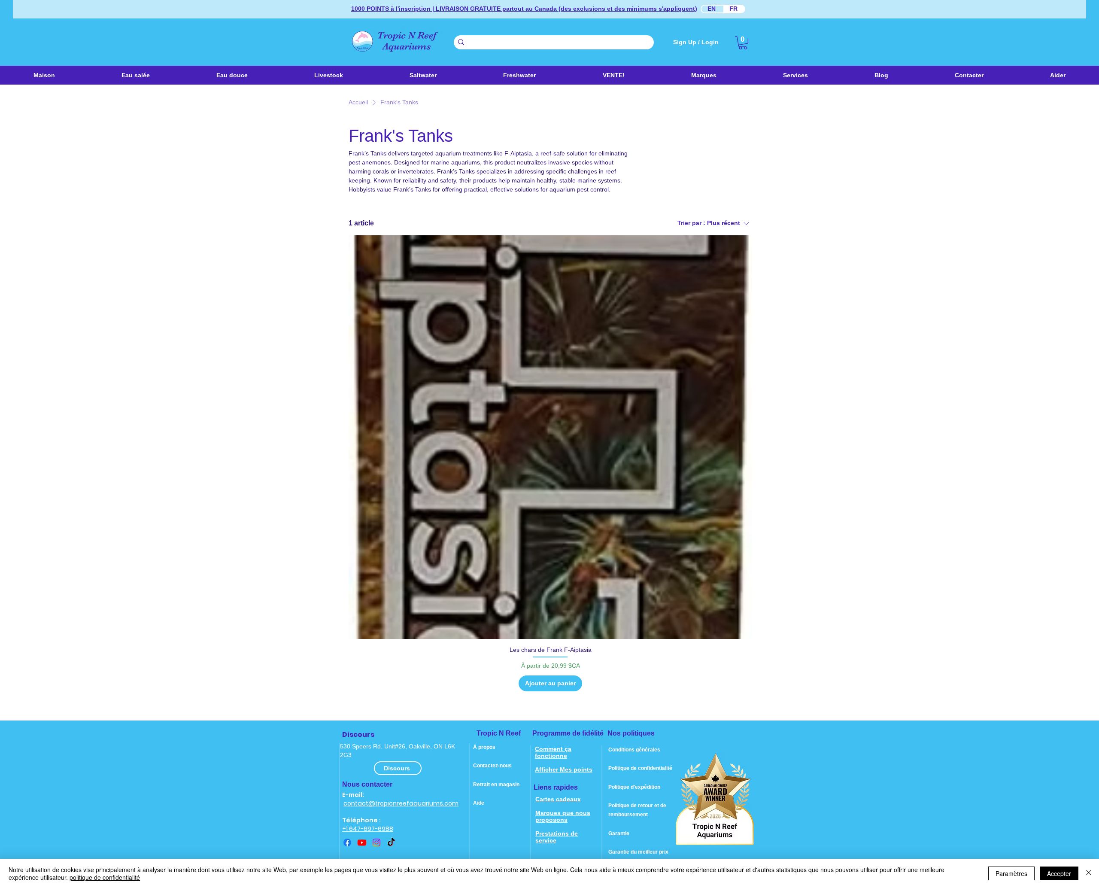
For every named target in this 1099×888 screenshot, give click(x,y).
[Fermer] (1089, 873)
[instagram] (376, 842)
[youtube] (362, 842)
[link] (743, 42)
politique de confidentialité (105, 877)
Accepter (1059, 873)
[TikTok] (391, 842)
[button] (423, 75)
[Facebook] (347, 842)
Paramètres (1011, 873)
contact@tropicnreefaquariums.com (400, 803)
